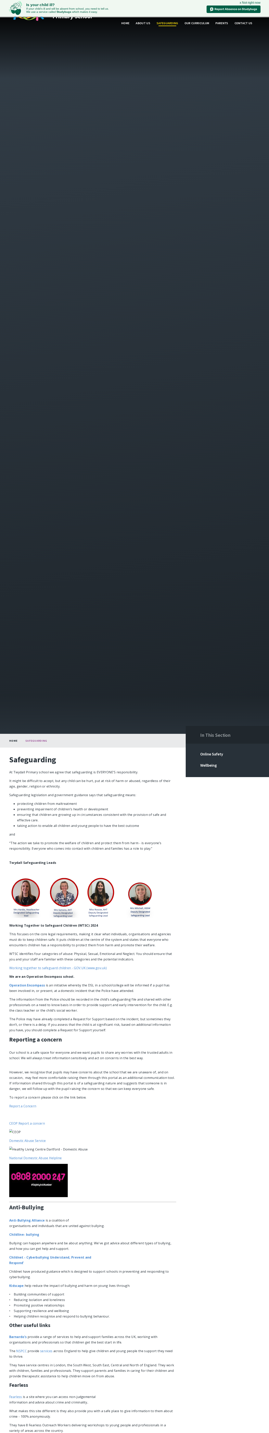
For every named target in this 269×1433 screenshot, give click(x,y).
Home (13, 740)
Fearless (16, 1397)
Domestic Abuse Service (27, 1140)
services (46, 1351)
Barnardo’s (18, 1337)
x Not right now (250, 2)
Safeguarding (36, 740)
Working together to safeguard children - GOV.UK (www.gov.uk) (58, 968)
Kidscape (17, 1285)
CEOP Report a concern (27, 1123)
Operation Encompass (27, 985)
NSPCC (22, 1351)
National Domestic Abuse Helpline (35, 1158)
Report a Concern (22, 1106)
